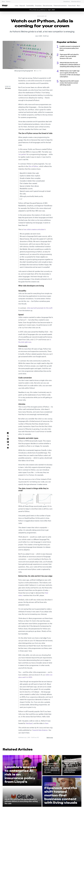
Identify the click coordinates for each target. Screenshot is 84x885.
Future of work (72, 5)
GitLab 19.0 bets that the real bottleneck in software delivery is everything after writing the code (70, 64)
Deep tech (22, 5)
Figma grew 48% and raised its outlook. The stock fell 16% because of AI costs (69, 56)
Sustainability (30, 5)
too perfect (22, 154)
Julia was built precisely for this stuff (39, 308)
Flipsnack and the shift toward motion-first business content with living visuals (69, 83)
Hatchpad (29, 723)
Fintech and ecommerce (60, 5)
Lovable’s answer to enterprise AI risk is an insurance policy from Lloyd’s (70, 48)
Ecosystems (38, 5)
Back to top (50, 737)
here (46, 723)
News (3, 1)
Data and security (47, 5)
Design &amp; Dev (42, 16)
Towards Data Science (39, 730)
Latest (16, 5)
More (78, 5)
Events (8, 1)
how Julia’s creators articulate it (34, 229)
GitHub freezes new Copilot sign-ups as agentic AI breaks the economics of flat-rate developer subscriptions (70, 73)
